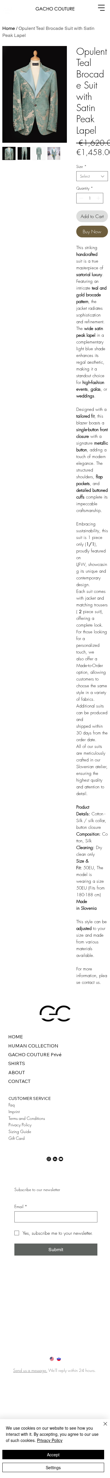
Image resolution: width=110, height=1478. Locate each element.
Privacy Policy (49, 1440)
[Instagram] (49, 1159)
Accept (53, 1454)
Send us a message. (30, 1370)
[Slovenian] (58, 1359)
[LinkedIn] (55, 1159)
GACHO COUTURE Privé (35, 1054)
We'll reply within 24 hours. (72, 1370)
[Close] (102, 1427)
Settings (53, 1467)
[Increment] (98, 198)
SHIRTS (16, 1063)
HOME (15, 1037)
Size (81, 166)
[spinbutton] (89, 198)
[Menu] (101, 7)
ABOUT (16, 1072)
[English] (51, 1359)
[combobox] (92, 176)
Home (8, 28)
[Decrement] (80, 198)
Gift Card (17, 1138)
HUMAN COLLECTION (33, 1046)
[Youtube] (61, 1159)
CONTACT (19, 1081)
